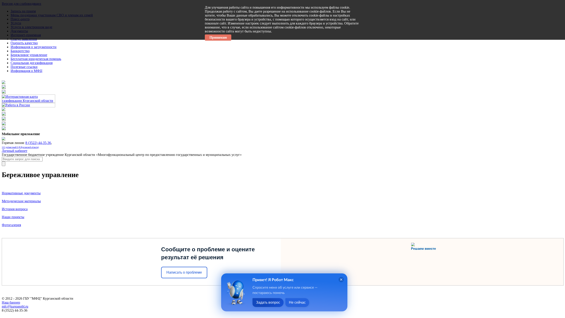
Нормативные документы (21, 193)
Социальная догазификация (32, 63)
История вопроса (15, 209)
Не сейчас (297, 302)
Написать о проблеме (184, 272)
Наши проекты (13, 217)
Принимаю (218, 37)
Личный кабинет (14, 151)
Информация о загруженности (33, 47)
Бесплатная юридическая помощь (36, 59)
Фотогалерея (11, 225)
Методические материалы (21, 201)
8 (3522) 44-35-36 (38, 143)
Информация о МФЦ (26, 71)
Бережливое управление (29, 55)
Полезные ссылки (24, 67)
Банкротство (20, 51)
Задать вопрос (268, 302)
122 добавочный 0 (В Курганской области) (20, 147)
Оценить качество (24, 43)
